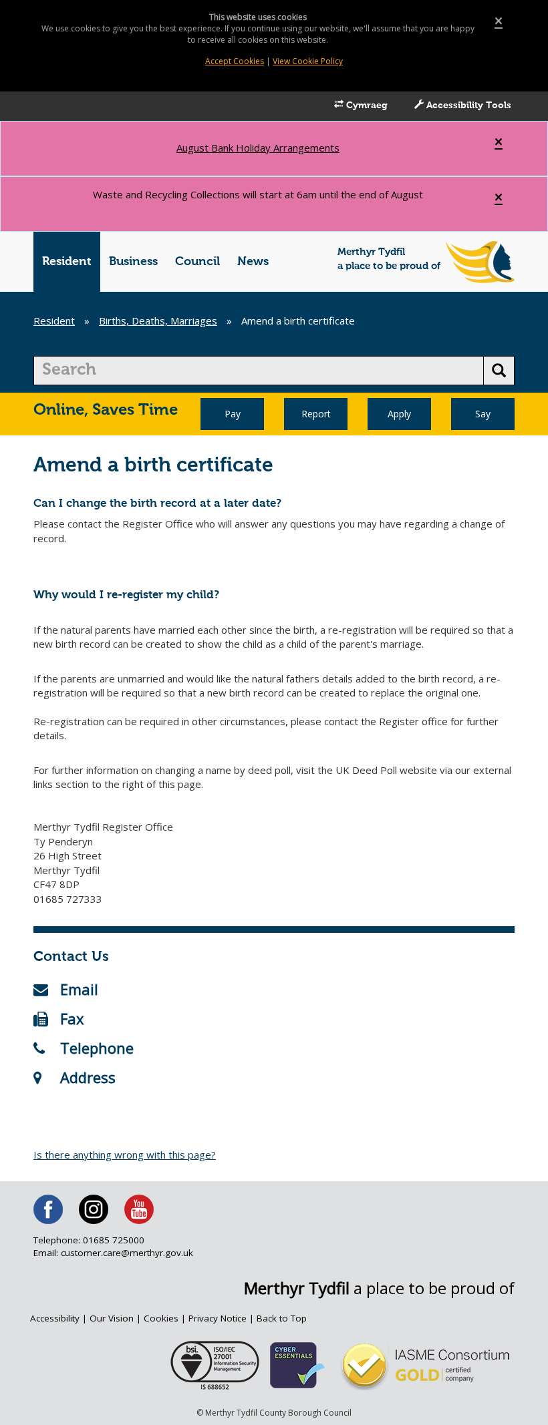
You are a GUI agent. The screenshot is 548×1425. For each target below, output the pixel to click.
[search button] (499, 370)
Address (88, 1077)
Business (133, 262)
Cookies (161, 1318)
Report (316, 413)
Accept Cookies (234, 61)
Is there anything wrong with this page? (124, 1154)
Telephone (97, 1048)
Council (197, 262)
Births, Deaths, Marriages (158, 320)
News (253, 262)
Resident (67, 262)
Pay (233, 413)
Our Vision (112, 1318)
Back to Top (282, 1318)
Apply (399, 413)
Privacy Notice (217, 1318)
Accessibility (55, 1318)
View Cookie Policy (308, 61)
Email (79, 989)
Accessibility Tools (467, 105)
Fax (72, 1018)
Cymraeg (366, 105)
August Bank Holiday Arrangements (257, 147)
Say (483, 413)
